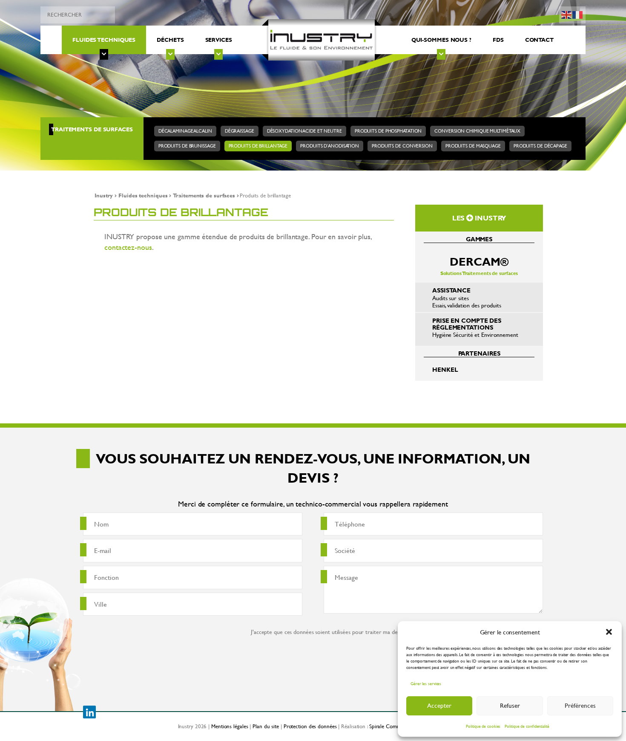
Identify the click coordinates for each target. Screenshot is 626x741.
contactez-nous (128, 247)
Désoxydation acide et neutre (304, 130)
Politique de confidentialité (527, 726)
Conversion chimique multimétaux (477, 130)
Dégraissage (239, 130)
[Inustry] (321, 40)
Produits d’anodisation (329, 145)
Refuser (510, 705)
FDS (498, 39)
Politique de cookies (483, 726)
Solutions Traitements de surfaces (479, 265)
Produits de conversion (402, 145)
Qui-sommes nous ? (441, 39)
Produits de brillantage (258, 145)
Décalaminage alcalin (185, 130)
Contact (539, 39)
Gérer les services (426, 683)
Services (218, 39)
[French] (577, 14)
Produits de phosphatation (388, 130)
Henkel (445, 369)
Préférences (580, 705)
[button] (609, 632)
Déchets (170, 39)
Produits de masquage (473, 145)
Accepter (439, 705)
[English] (566, 14)
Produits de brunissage (187, 145)
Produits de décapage (540, 145)
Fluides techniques (103, 39)
